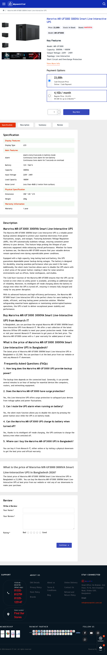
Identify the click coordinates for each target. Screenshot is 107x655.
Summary (42, 125)
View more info (53, 64)
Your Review (8, 516)
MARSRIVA (88, 27)
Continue (63, 545)
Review (60, 125)
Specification (7, 125)
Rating (6, 533)
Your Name (8, 510)
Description (24, 125)
